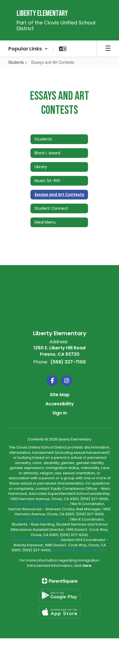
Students (16, 62)
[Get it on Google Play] (59, 595)
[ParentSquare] (59, 581)
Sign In (59, 413)
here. (87, 565)
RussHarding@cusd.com (35, 539)
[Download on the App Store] (59, 612)
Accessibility (59, 404)
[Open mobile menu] (108, 48)
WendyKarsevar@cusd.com (79, 550)
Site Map (59, 394)
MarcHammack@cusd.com (41, 503)
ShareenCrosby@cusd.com (40, 519)
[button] (28, 48)
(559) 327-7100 (68, 362)
